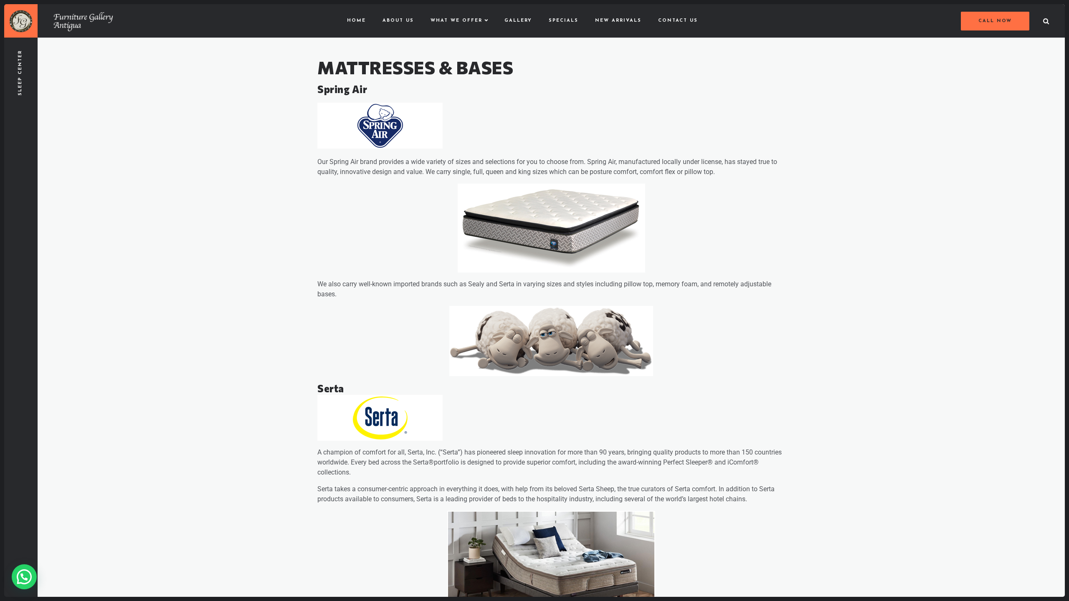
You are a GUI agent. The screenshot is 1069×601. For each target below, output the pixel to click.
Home (356, 20)
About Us (398, 20)
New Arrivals (618, 20)
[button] (24, 576)
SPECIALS (563, 20)
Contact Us (678, 20)
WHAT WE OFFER (456, 20)
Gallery (518, 20)
